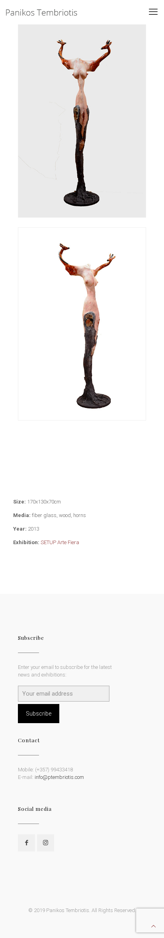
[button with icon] (26, 842)
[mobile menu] (153, 12)
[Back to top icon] (153, 926)
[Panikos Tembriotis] (41, 12)
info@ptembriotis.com (59, 777)
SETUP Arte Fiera (60, 542)
